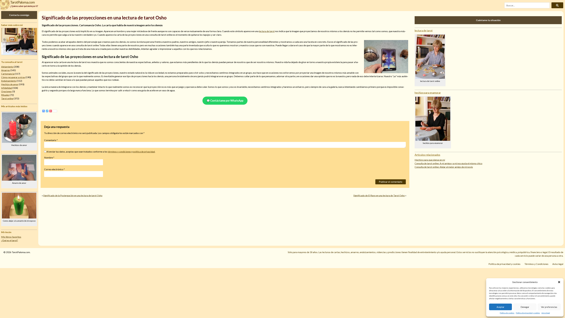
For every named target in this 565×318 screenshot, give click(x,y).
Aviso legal (545, 313)
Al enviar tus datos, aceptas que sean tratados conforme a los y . (100, 151)
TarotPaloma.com (22, 2)
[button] (559, 282)
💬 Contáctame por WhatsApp (225, 100)
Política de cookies (507, 313)
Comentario (51, 140)
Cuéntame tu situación (488, 20)
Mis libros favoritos (11, 236)
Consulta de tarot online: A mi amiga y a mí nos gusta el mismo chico (448, 163)
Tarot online (7, 98)
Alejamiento (7, 66)
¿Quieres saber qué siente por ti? (24, 6)
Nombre (49, 157)
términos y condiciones (119, 151)
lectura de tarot (267, 31)
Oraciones (6, 91)
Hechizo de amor (9, 84)
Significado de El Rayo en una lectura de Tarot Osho (379, 195)
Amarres (5, 70)
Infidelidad (6, 87)
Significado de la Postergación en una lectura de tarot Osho (72, 195)
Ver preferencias (549, 307)
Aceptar (500, 307)
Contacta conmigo (19, 15)
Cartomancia (7, 73)
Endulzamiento (8, 80)
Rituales (5, 94)
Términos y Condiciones (536, 263)
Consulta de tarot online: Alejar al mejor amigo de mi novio (444, 166)
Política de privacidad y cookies (528, 313)
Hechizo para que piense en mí (430, 159)
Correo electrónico (54, 169)
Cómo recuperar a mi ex (13, 77)
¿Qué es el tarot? (9, 240)
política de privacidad (144, 151)
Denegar (525, 307)
